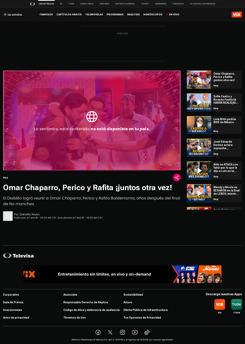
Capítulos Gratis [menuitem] (69, 14)
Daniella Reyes (30, 214)
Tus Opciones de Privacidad (142, 317)
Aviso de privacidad (16, 317)
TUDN (71, 4)
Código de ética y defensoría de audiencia (91, 309)
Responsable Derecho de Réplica (85, 302)
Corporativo (11, 294)
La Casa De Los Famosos (202, 4)
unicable (104, 4)
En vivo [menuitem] (174, 14)
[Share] (177, 177)
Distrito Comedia (125, 4)
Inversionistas (12, 309)
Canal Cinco (87, 4)
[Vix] (237, 14)
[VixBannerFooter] (123, 274)
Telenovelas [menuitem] (94, 14)
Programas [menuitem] (115, 14)
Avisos (127, 302)
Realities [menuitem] (133, 14)
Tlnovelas (178, 4)
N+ (61, 4)
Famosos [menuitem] (46, 14)
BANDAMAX (160, 4)
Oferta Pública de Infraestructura (145, 309)
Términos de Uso (74, 317)
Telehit (145, 4)
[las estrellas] (12, 14)
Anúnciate (70, 294)
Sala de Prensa (13, 302)
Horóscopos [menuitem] (153, 14)
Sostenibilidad (133, 294)
